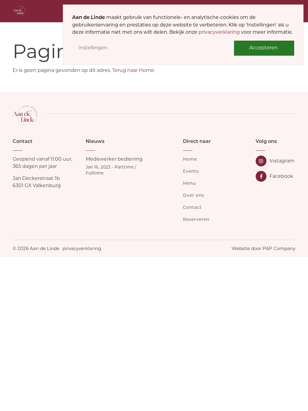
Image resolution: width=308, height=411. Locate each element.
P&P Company (279, 248)
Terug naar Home (133, 70)
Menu (189, 183)
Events (191, 171)
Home (190, 159)
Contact (192, 207)
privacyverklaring (219, 32)
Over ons (193, 195)
